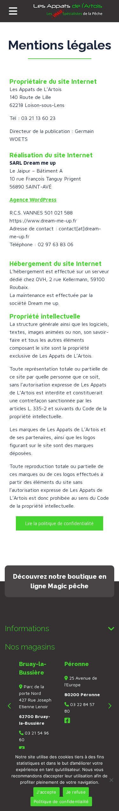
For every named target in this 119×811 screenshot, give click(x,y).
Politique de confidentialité (61, 801)
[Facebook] (67, 721)
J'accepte (46, 792)
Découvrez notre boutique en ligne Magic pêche (59, 581)
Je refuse (76, 792)
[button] (59, 523)
